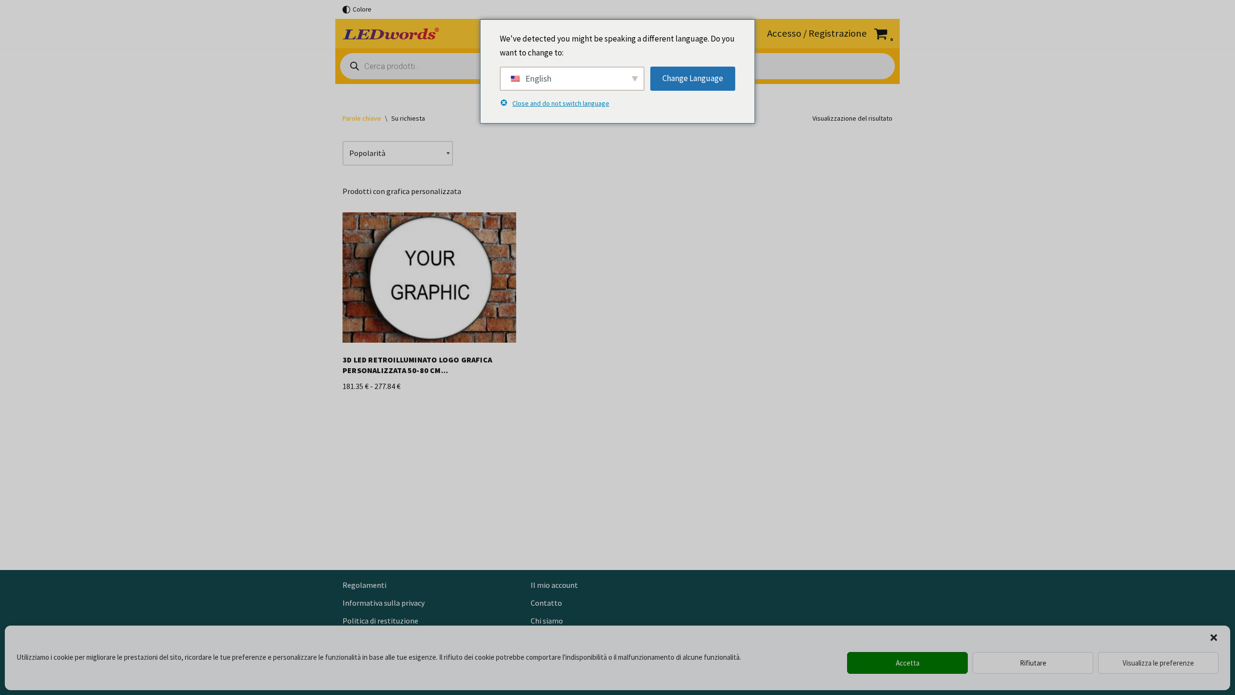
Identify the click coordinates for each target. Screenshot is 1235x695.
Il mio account (554, 585)
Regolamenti (364, 585)
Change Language (692, 78)
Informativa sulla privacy (384, 603)
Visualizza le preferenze (1158, 662)
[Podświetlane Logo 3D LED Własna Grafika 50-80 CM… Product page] (429, 281)
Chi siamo (547, 621)
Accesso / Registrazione (817, 33)
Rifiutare (1033, 662)
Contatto (546, 603)
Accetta (907, 662)
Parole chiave (362, 118)
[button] (1214, 637)
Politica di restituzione (380, 621)
